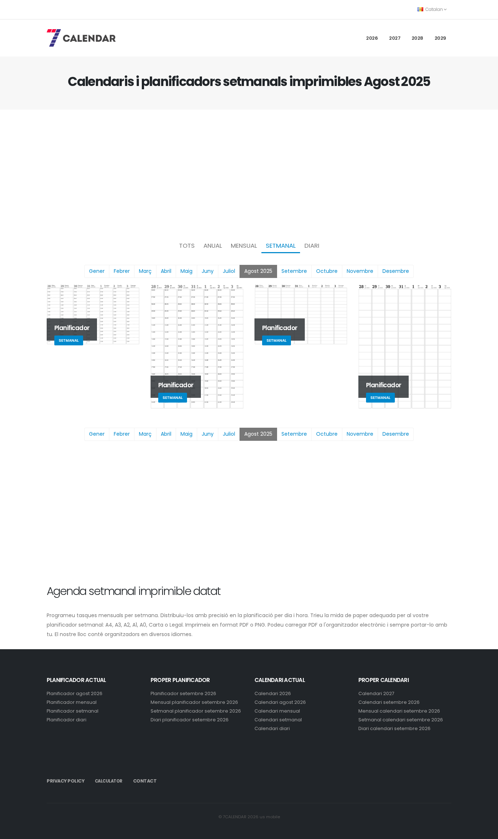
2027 (394, 38)
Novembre (360, 271)
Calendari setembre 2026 (389, 702)
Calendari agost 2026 (280, 702)
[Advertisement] (249, 173)
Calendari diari (272, 728)
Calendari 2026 (272, 693)
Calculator (108, 781)
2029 (440, 38)
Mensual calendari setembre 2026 (399, 711)
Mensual (244, 245)
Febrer (122, 271)
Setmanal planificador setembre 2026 (196, 711)
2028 (417, 38)
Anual (212, 245)
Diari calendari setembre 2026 (394, 728)
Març (145, 271)
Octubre (327, 271)
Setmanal (281, 245)
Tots (187, 245)
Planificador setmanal (72, 711)
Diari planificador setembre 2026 (190, 720)
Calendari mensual (277, 711)
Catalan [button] (434, 9)
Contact (145, 781)
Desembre (395, 271)
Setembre (294, 271)
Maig (186, 271)
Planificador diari (66, 720)
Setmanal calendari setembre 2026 (400, 720)
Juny (208, 271)
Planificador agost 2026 (74, 693)
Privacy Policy (65, 781)
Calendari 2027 (376, 693)
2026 (372, 38)
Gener (97, 271)
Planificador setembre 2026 (183, 693)
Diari (311, 245)
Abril (166, 271)
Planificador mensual (72, 702)
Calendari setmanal (278, 720)
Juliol (229, 271)
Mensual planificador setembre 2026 (194, 702)
